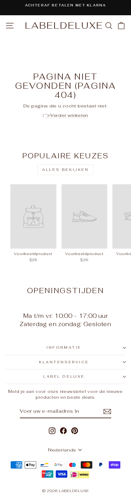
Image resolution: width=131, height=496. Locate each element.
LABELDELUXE (64, 25)
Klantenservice (64, 362)
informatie (64, 347)
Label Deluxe (63, 376)
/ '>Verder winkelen (65, 115)
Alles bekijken (65, 169)
